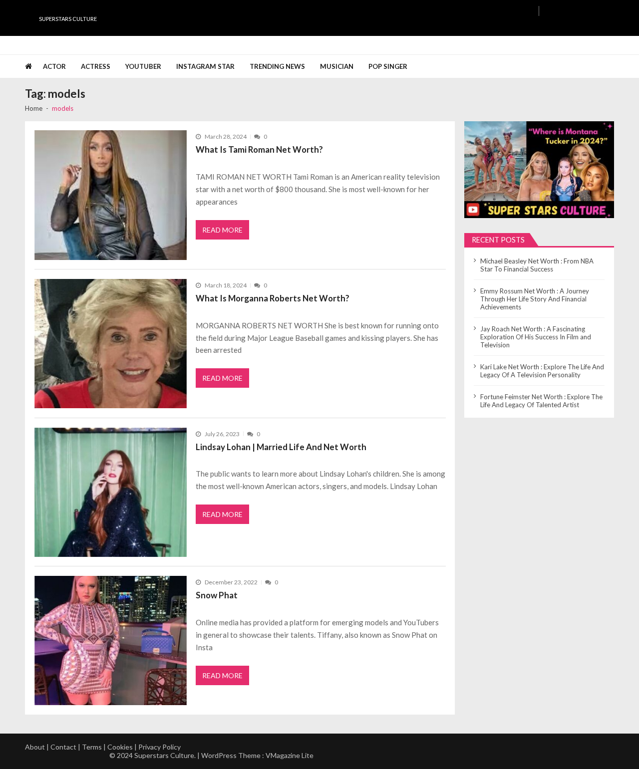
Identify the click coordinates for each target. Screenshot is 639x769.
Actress (95, 66)
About (35, 747)
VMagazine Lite (290, 755)
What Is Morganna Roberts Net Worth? (272, 298)
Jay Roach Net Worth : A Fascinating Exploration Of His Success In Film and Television (535, 337)
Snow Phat (217, 595)
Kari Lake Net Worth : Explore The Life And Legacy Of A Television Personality (542, 371)
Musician (336, 66)
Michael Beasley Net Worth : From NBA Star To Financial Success (537, 265)
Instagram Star (205, 66)
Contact (63, 747)
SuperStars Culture (68, 18)
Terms (92, 747)
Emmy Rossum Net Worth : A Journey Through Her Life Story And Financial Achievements (534, 299)
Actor (54, 66)
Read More (222, 230)
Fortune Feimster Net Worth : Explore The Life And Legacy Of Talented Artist (541, 401)
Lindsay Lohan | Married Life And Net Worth (281, 447)
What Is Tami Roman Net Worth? (259, 149)
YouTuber (143, 66)
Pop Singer (387, 66)
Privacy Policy (159, 747)
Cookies (120, 747)
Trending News (277, 66)
